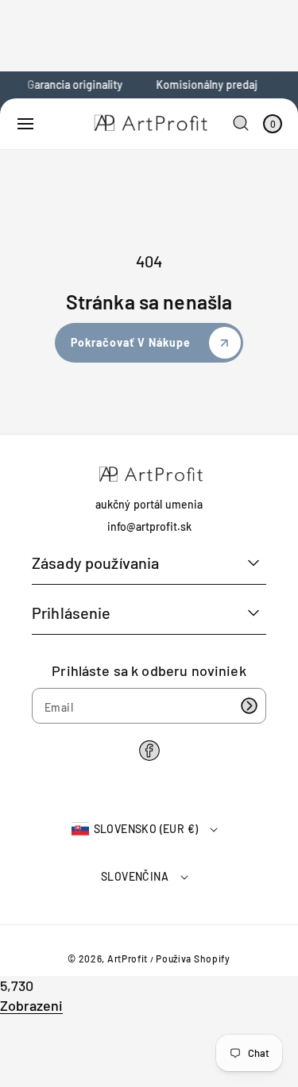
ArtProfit (127, 958)
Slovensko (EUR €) (146, 828)
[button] (25, 123)
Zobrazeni (31, 1005)
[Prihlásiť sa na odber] (248, 706)
